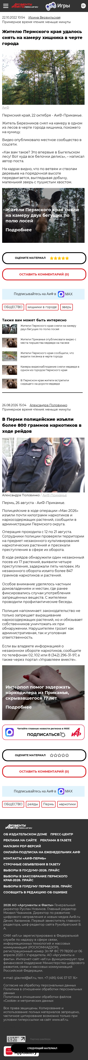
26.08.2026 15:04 (14, 405)
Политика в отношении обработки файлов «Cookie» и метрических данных (37, 999)
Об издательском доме (25, 834)
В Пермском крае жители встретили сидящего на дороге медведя (45, 382)
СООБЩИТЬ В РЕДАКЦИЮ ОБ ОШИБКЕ (35, 892)
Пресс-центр (61, 834)
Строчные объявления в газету (31, 864)
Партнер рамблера (40, 1039)
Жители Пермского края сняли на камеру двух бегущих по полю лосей (42, 215)
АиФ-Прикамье (55, 495)
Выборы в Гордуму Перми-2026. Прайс (37, 886)
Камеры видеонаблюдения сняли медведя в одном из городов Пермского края (50, 368)
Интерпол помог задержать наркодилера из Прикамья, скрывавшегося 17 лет (38, 692)
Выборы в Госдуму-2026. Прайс (31, 870)
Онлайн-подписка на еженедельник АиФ (41, 852)
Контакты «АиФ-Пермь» (24, 858)
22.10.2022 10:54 (13, 17)
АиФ (5, 107)
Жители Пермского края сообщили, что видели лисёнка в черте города (47, 354)
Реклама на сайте (20, 840)
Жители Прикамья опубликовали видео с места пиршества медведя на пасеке (48, 341)
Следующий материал (42, 1048)
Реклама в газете (55, 840)
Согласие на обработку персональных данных (39, 985)
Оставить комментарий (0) (44, 274)
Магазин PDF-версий (22, 846)
